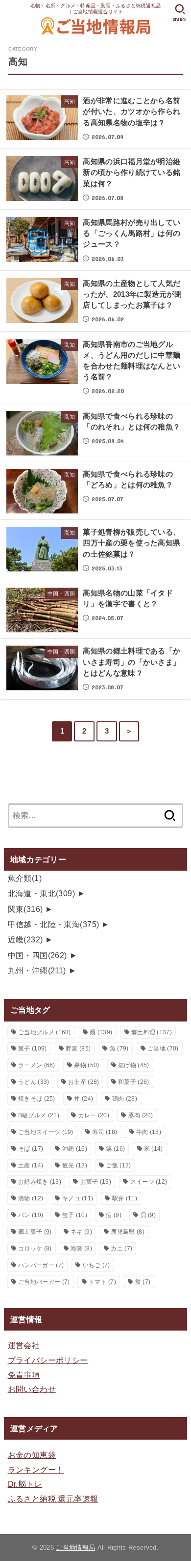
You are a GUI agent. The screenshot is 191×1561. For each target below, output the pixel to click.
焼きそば (36, 1098)
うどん (33, 1082)
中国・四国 (37, 955)
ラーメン (36, 1065)
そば (30, 1148)
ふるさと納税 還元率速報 (53, 1498)
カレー (93, 1115)
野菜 (78, 1048)
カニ (121, 1248)
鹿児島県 (127, 1231)
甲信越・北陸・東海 (53, 924)
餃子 (74, 1215)
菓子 (32, 1048)
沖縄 (74, 1148)
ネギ (81, 1231)
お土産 (83, 1082)
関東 (25, 909)
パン (30, 1215)
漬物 (30, 1198)
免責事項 (24, 1374)
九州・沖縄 (37, 970)
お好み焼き (39, 1181)
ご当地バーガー (44, 1281)
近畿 (25, 939)
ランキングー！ (36, 1469)
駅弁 (124, 1198)
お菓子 (95, 1181)
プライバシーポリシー (48, 1360)
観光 (74, 1165)
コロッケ (34, 1248)
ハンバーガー (41, 1265)
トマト (102, 1281)
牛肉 (148, 1132)
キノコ (77, 1198)
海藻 (81, 1248)
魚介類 (25, 878)
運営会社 (24, 1345)
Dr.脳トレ (25, 1483)
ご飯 (118, 1165)
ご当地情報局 (75, 1547)
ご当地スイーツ (45, 1132)
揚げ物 (133, 1065)
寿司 (104, 1132)
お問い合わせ (32, 1389)
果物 (86, 1065)
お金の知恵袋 (32, 1454)
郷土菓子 (34, 1231)
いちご (96, 1265)
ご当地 (162, 1048)
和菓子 (133, 1082)
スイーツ (148, 1181)
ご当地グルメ (44, 1032)
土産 (30, 1165)
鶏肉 (124, 1098)
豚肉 (140, 1115)
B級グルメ (38, 1115)
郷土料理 (151, 1032)
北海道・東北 (41, 893)
